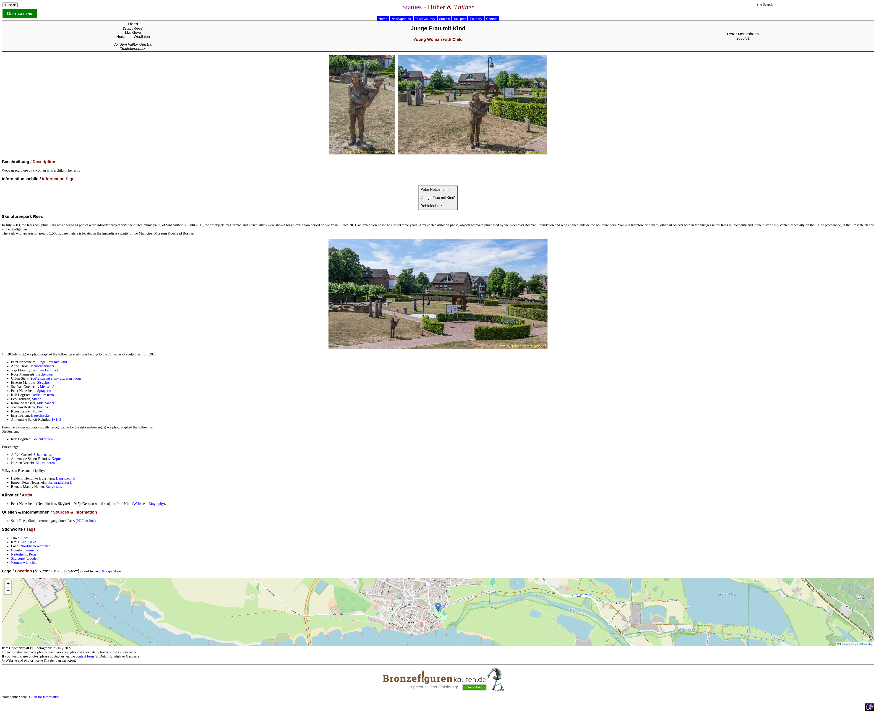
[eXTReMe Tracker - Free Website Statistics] (869, 710)
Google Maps (111, 571)
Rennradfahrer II (60, 482)
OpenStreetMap (863, 644)
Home (383, 19)
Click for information (44, 697)
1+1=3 (56, 419)
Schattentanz (43, 455)
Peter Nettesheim (743, 34)
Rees (24, 538)
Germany (31, 550)
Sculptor (460, 19)
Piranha (42, 407)
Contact (491, 19)
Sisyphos (43, 382)
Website (139, 504)
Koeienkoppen (42, 439)
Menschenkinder (42, 366)
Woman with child (24, 562)
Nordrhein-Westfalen (133, 37)
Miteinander (45, 403)
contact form (85, 656)
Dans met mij (65, 478)
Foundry (476, 19)
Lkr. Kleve (133, 32)
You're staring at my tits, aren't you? (55, 378)
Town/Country (425, 19)
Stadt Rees (133, 28)
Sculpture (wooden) (25, 558)
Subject (444, 19)
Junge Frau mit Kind (52, 362)
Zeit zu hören (45, 463)
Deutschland (19, 13)
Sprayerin (44, 391)
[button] (438, 607)
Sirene (36, 399)
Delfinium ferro (42, 395)
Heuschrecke (40, 415)
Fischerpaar (44, 374)
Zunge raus (54, 486)
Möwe (37, 411)
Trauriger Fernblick (45, 370)
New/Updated (401, 19)
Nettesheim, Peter (23, 554)
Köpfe (56, 459)
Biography (156, 504)
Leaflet (844, 644)
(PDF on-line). (86, 521)
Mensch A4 (48, 387)
